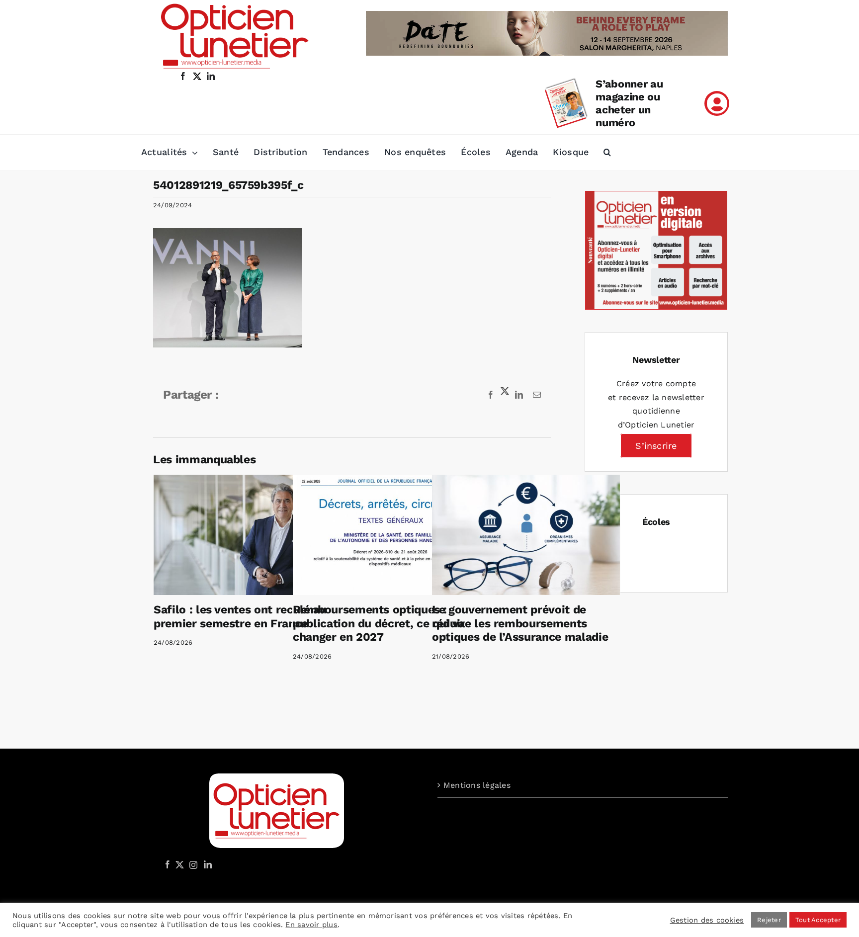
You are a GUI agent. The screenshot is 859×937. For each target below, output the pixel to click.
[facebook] (183, 76)
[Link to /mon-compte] (716, 103)
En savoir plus (311, 924)
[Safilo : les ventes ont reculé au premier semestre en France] (248, 535)
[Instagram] (192, 864)
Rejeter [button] (769, 920)
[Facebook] (168, 864)
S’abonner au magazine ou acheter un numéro (629, 103)
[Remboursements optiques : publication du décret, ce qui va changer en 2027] (387, 535)
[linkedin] (211, 76)
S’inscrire (656, 445)
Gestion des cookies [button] (707, 920)
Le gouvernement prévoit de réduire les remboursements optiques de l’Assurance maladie (520, 623)
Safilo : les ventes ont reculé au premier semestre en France (240, 616)
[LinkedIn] (208, 864)
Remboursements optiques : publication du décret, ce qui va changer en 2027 (379, 623)
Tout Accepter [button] (818, 920)
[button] (607, 152)
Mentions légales (477, 785)
